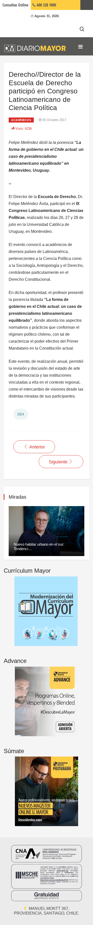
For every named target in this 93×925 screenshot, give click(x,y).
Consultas (15, 5)
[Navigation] (80, 46)
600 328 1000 (46, 5)
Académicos (21, 120)
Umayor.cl (86, 5)
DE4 (20, 414)
